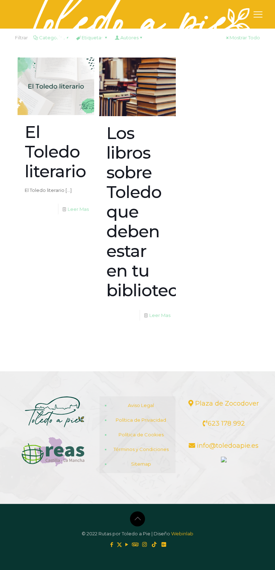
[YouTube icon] (127, 544)
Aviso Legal (141, 405)
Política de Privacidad (141, 420)
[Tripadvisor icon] (134, 544)
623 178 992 (226, 423)
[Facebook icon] (112, 544)
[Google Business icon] (162, 544)
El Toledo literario (55, 152)
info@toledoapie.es (227, 446)
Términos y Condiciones (141, 449)
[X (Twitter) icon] (119, 544)
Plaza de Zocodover (226, 403)
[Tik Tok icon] (152, 544)
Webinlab (182, 533)
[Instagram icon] (143, 544)
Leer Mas (78, 209)
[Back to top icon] (137, 518)
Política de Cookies (141, 434)
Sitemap (141, 464)
